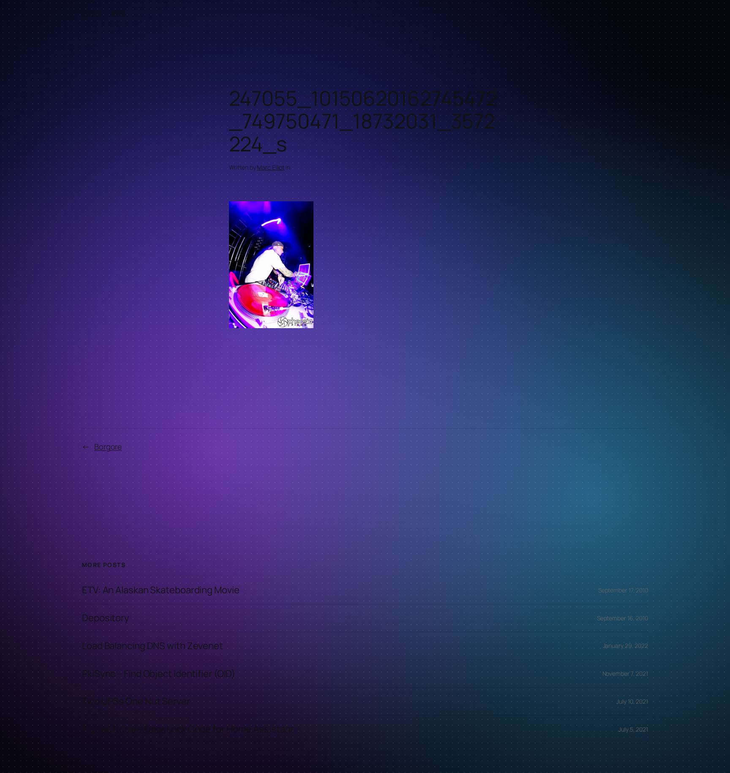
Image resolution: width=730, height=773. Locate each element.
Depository (105, 618)
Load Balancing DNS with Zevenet (152, 646)
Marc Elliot (270, 167)
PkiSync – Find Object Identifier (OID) (158, 674)
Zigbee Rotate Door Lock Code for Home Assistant (188, 729)
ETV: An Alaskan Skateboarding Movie (161, 590)
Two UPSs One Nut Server (136, 701)
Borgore (108, 446)
